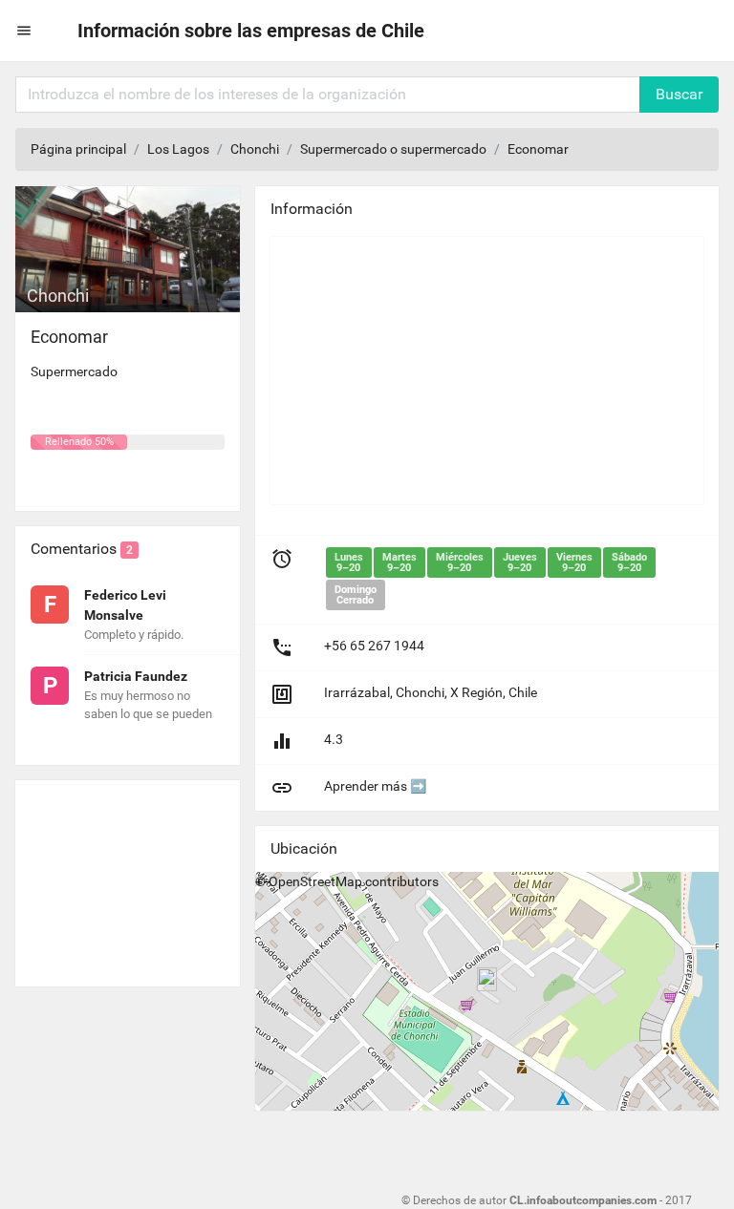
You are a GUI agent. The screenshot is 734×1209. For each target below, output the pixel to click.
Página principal (78, 149)
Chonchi (254, 149)
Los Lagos (178, 149)
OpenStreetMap (315, 881)
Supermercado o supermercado (393, 149)
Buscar (679, 94)
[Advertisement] (127, 875)
